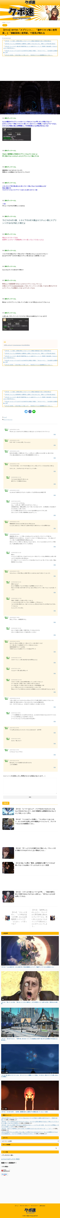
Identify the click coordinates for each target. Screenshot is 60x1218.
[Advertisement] (30, 68)
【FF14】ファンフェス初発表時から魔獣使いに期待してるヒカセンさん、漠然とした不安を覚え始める (30, 43)
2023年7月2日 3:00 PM (15, 738)
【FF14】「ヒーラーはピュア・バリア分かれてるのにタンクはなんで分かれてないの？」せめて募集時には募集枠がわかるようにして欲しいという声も (35, 811)
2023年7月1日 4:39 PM (14, 727)
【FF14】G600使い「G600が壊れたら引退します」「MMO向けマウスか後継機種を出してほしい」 (29, 55)
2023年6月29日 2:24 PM (14, 451)
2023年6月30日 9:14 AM (16, 552)
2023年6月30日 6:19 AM (16, 477)
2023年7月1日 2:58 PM (15, 713)
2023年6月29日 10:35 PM (16, 657)
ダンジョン (9, 419)
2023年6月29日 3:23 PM (14, 463)
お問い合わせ (42, 1205)
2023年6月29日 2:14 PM (14, 429)
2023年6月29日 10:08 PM (15, 641)
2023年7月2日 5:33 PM (14, 749)
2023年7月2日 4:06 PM (15, 501)
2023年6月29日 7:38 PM (14, 617)
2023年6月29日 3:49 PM (14, 490)
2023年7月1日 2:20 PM (15, 668)
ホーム (16, 1205)
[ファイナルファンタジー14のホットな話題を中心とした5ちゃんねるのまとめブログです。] (30, 2)
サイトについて (34, 1205)
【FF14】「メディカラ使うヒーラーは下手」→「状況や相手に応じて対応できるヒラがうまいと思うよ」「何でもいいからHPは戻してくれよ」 (35, 894)
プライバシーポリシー (24, 1205)
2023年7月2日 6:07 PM (14, 760)
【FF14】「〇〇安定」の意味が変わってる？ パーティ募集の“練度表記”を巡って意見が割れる (28, 41)
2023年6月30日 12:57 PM (16, 598)
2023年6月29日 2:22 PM (14, 440)
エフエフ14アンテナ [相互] (10, 1159)
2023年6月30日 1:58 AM (16, 628)
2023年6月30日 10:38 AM (15, 698)
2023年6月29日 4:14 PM (14, 521)
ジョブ (5, 417)
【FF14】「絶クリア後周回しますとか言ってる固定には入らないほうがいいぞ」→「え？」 (27, 1128)
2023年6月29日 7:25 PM (14, 571)
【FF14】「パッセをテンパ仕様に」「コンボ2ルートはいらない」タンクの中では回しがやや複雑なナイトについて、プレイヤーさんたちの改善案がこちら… (35, 821)
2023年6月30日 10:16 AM (16, 679)
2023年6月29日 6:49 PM (14, 534)
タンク (5, 419)
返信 (55, 434)
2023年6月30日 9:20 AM (16, 582)
